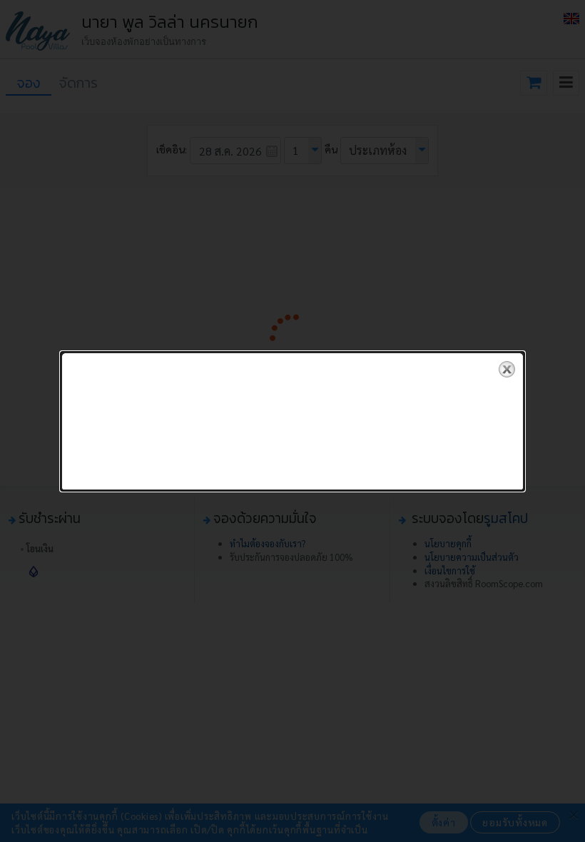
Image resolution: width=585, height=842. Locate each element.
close (507, 369)
